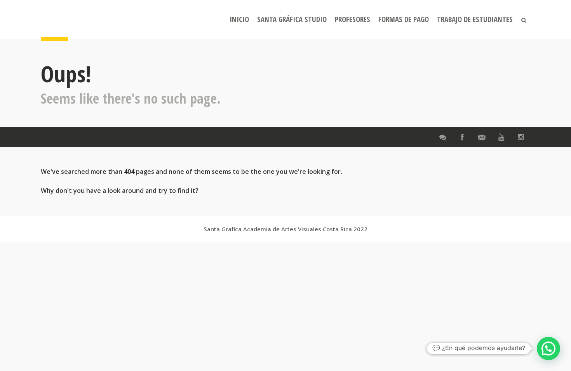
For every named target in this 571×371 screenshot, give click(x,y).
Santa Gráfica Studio (292, 19)
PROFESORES (352, 19)
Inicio (239, 19)
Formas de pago (403, 19)
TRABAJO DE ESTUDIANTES (475, 19)
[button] (548, 348)
